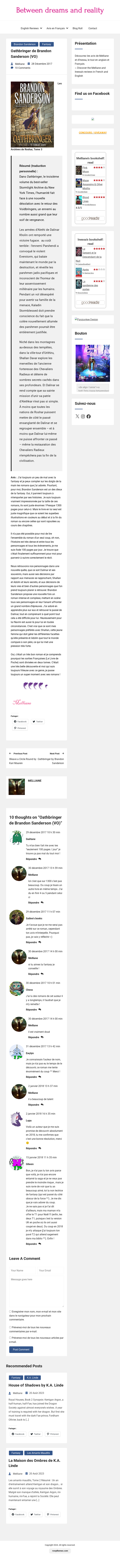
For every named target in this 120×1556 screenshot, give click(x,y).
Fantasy (46, 44)
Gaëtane (30, 839)
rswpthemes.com (60, 1551)
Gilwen (30, 1164)
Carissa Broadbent (84, 264)
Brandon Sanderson (25, 44)
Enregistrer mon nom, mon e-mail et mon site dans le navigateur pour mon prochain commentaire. (35, 1315)
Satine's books (34, 918)
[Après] (79, 276)
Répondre (31, 859)
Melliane (33, 874)
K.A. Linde (32, 1377)
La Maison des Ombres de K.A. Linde (34, 1463)
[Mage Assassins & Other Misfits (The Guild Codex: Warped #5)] (79, 186)
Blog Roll (77, 28)
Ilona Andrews (83, 293)
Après (85, 269)
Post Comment (21, 1349)
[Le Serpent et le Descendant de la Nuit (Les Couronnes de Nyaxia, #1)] (79, 255)
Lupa (29, 1120)
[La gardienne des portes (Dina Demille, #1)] (79, 287)
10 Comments (22, 67)
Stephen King (89, 273)
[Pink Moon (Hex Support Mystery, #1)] (79, 173)
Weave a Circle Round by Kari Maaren (22, 761)
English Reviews (30, 28)
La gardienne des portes (90, 285)
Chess (29, 989)
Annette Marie (82, 192)
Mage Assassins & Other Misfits (92, 184)
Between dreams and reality (60, 10)
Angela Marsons (90, 204)
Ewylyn (30, 1053)
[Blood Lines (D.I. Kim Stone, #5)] (79, 203)
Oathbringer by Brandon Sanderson (51, 761)
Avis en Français (56, 28)
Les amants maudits (38, 1452)
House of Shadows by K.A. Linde (36, 1385)
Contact (92, 28)
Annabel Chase (90, 175)
